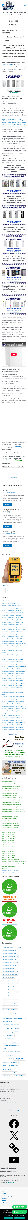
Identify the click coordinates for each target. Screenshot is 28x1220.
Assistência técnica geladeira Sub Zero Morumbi (14, 126)
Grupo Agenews (7, 64)
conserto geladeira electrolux (11, 1028)
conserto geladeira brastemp (11, 1024)
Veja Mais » (7, 504)
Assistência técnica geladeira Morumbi (11, 119)
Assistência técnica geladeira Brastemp (11, 603)
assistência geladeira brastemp (10, 956)
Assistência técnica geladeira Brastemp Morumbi (14, 120)
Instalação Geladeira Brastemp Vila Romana (13, 664)
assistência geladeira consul (9, 959)
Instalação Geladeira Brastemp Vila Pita (11, 678)
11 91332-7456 (4, 1102)
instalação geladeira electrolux (11, 1045)
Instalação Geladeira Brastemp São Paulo (12, 610)
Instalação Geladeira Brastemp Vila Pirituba (12, 680)
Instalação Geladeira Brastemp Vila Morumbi (13, 717)
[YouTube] (14, 1165)
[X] (14, 1141)
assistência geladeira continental (11, 962)
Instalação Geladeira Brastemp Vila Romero (12, 661)
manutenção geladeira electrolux (12, 1055)
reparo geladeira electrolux (10, 1065)
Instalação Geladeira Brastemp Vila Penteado (13, 696)
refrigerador (19, 1059)
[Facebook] (14, 1129)
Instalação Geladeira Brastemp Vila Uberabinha (13, 629)
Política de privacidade (8, 1196)
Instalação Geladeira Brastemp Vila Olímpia (12, 706)
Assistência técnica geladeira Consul (11, 600)
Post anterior (14, 473)
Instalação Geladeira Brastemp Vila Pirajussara (13, 683)
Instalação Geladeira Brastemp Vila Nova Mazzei (14, 708)
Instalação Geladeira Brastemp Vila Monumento (13, 722)
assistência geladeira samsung (10, 995)
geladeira (15, 1032)
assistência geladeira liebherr (10, 989)
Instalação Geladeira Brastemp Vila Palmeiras (13, 701)
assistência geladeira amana (9, 950)
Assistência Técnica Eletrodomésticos (11, 872)
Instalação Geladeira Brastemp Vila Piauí (12, 685)
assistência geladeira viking (9, 1003)
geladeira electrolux (8, 1038)
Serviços (4, 1195)
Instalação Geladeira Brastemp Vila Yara (12, 627)
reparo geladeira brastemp (10, 1062)
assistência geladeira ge (8, 977)
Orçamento (4, 1198)
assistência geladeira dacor (9, 965)
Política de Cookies (19, 1217)
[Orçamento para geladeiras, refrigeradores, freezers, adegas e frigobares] (14, 740)
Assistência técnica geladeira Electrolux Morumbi (14, 122)
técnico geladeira (7, 1075)
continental (6, 1032)
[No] (26, 1214)
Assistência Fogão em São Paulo (10, 870)
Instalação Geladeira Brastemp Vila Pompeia (13, 673)
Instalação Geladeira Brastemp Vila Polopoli (12, 676)
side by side (7, 1069)
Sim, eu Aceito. (8, 1217)
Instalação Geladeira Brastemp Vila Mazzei (12, 727)
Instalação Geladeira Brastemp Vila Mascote (13, 729)
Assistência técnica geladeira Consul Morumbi (13, 124)
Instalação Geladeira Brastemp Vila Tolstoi (12, 631)
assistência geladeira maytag (10, 992)
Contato (4, 1200)
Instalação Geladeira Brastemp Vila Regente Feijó (14, 666)
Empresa (6, 490)
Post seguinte (14, 477)
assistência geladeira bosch (9, 953)
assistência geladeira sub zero (10, 1000)
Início (3, 1191)
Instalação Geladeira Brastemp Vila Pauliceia (13, 699)
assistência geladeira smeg (9, 997)
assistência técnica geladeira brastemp (12, 1014)
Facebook (5, 585)
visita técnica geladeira (19, 1075)
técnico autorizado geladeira (9, 1072)
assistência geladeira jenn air (10, 983)
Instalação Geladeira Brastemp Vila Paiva (12, 703)
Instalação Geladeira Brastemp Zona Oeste (12, 620)
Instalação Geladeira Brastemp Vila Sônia (12, 638)
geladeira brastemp (8, 1035)
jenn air (4, 1048)
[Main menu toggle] (25, 5)
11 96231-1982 (15, 18)
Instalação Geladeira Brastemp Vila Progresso (13, 668)
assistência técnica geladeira (10, 1009)
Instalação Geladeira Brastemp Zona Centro (13, 612)
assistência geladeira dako (9, 968)
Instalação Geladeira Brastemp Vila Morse (12, 720)
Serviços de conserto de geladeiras (11, 510)
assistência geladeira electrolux (10, 971)
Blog (3, 1202)
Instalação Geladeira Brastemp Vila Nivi (11, 715)
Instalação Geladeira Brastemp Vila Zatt (12, 624)
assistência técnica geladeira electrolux (13, 1018)
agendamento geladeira (8, 947)
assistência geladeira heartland (10, 980)
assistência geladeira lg (8, 986)
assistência (19, 947)
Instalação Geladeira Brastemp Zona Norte (12, 617)
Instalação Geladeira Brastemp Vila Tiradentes (13, 634)
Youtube (16, 1110)
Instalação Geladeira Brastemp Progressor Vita (13, 671)
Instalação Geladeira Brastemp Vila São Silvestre (14, 643)
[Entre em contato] (14, 767)
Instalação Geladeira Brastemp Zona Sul (12, 615)
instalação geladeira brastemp (11, 1042)
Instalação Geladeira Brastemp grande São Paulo (14, 608)
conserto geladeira (7, 1021)
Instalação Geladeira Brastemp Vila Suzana (12, 636)
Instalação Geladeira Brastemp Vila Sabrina (12, 659)
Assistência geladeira (10, 532)
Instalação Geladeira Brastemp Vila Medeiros (13, 724)
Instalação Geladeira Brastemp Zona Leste (12, 622)
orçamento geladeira (8, 1058)
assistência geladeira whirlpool (10, 1006)
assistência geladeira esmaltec (10, 974)
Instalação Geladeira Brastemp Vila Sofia (12, 641)
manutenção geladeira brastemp (12, 1051)
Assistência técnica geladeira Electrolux (11, 605)
